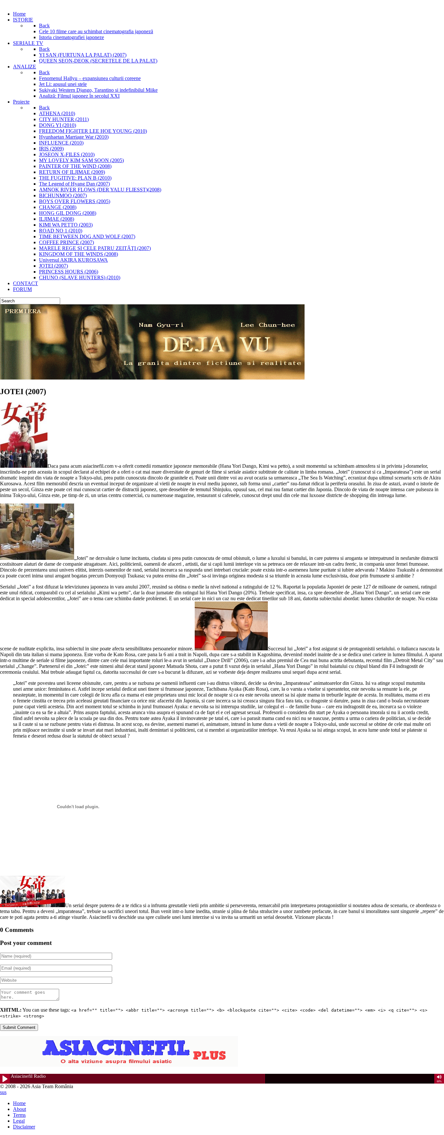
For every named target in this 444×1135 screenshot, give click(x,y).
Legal (19, 1121)
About (19, 1109)
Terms (19, 1115)
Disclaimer (24, 1126)
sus (3, 1092)
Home (19, 1103)
